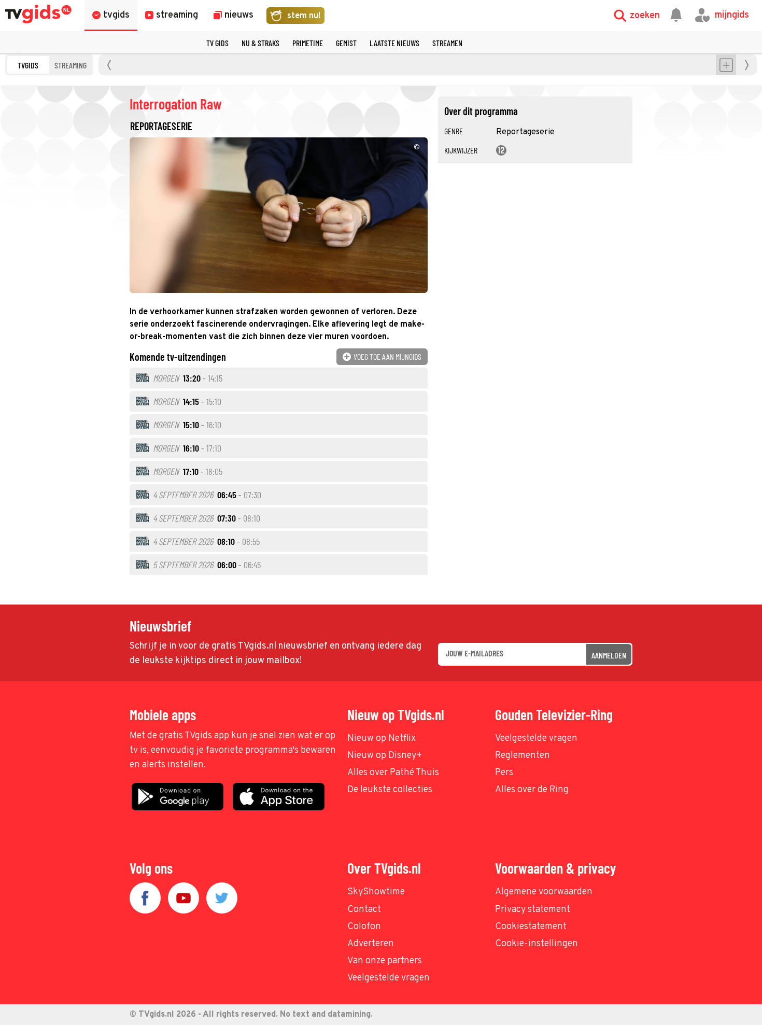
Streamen (447, 43)
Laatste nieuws (394, 43)
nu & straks (260, 43)
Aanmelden (608, 655)
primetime (307, 43)
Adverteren (370, 944)
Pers (504, 773)
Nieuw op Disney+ (384, 756)
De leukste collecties (389, 790)
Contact (364, 910)
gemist (346, 43)
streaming (70, 65)
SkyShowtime (376, 892)
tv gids (217, 43)
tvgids (28, 65)
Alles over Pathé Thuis (393, 773)
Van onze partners (384, 961)
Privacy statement (532, 910)
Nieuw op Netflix (381, 739)
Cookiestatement (531, 927)
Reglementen (522, 756)
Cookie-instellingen (536, 944)
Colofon (364, 927)
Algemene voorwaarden (543, 892)
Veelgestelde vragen (536, 739)
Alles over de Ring (532, 790)
